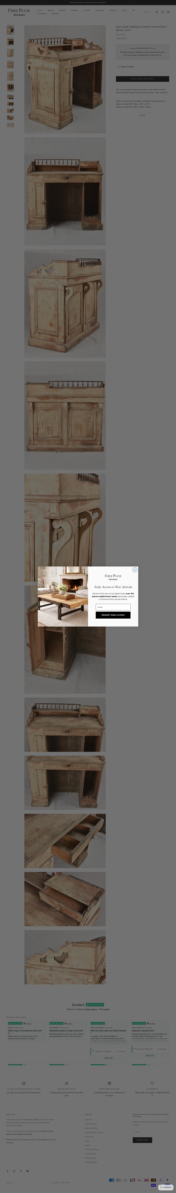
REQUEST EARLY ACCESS (113, 615)
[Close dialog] (135, 569)
